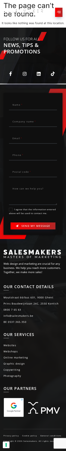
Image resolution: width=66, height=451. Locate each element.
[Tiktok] (52, 74)
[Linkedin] (38, 74)
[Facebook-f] (10, 74)
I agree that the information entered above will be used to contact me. (32, 211)
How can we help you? (28, 188)
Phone (16, 155)
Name (16, 104)
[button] (58, 12)
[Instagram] (24, 74)
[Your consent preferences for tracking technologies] (6, 445)
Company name (23, 121)
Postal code (20, 171)
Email (16, 138)
